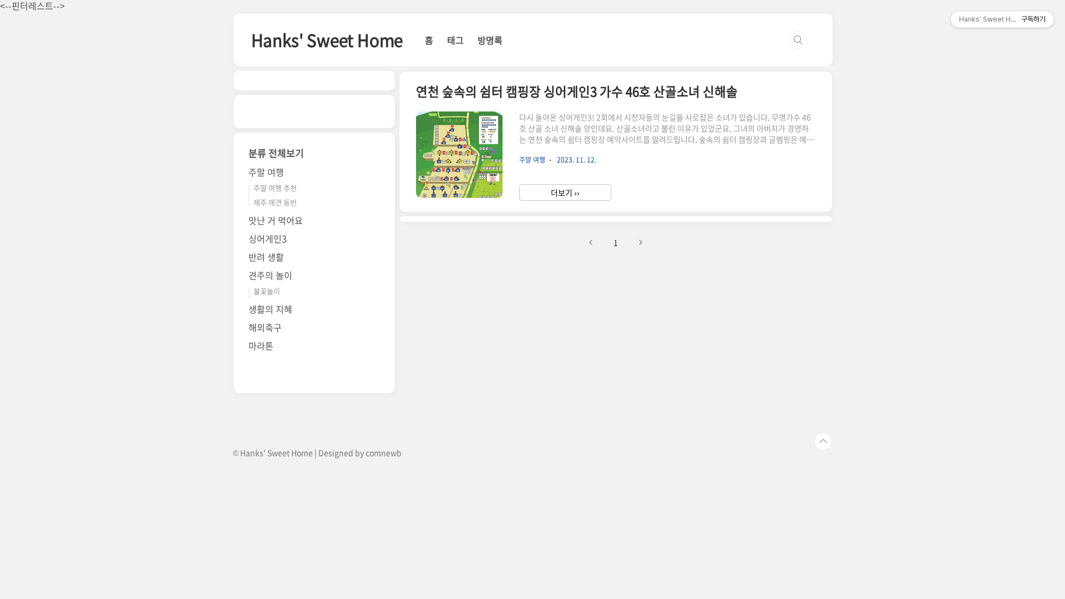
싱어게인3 (267, 238)
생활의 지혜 (270, 309)
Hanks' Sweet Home (327, 40)
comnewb (384, 452)
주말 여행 (266, 172)
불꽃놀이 (266, 291)
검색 (798, 40)
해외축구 (265, 327)
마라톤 (260, 345)
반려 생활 (266, 256)
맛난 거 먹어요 (275, 220)
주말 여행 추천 (275, 187)
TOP (823, 441)
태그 (455, 40)
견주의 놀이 (270, 275)
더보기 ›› (565, 192)
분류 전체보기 (276, 153)
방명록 (490, 40)
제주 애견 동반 (275, 202)
